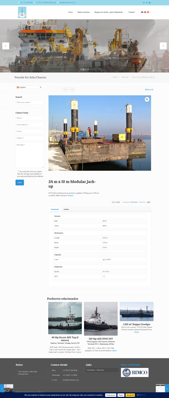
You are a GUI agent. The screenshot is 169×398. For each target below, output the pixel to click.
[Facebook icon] (147, 3)
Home (115, 77)
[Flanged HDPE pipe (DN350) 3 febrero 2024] (162, 388)
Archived (125, 77)
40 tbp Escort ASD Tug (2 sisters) (65, 339)
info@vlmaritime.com (67, 2)
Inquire (78, 352)
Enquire (70, 195)
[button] (147, 99)
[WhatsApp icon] (144, 3)
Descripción (55, 209)
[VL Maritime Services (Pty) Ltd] (22, 12)
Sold (148, 202)
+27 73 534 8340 (26, 2)
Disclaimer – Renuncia (95, 370)
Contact (66, 209)
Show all (150, 90)
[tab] (55, 209)
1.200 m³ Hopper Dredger (136, 324)
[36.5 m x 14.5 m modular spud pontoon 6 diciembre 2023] (6, 388)
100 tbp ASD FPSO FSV (101, 338)
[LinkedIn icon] (149, 3)
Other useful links (130, 364)
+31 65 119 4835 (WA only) (46, 2)
